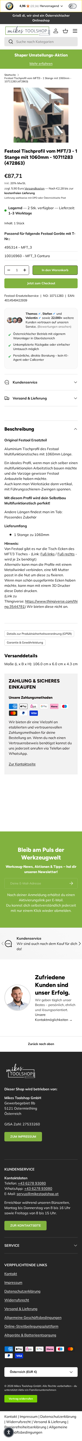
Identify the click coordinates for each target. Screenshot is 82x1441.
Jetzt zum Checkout (41, 283)
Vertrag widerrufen (21, 1398)
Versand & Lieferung (20, 1309)
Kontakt (10, 1273)
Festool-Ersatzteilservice (21, 296)
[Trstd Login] (75, 6)
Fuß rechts (66, 554)
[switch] (73, 6)
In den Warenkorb (55, 270)
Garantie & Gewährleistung (25, 642)
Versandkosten (34, 188)
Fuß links (47, 554)
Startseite (10, 74)
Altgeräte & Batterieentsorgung (30, 1335)
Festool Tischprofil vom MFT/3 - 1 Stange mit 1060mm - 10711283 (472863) (37, 79)
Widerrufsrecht (16, 1300)
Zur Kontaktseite (22, 764)
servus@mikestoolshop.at (38, 1194)
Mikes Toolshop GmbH (27, 1386)
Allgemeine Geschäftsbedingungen (32, 1317)
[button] (65, 31)
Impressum (13, 1282)
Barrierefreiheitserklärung (25, 1427)
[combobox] (41, 41)
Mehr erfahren (41, 63)
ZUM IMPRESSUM (23, 1137)
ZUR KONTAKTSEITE (25, 1225)
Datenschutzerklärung (22, 1291)
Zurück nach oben (41, 1044)
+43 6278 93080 (32, 1183)
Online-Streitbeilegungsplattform (31, 1326)
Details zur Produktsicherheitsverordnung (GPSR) (39, 633)
